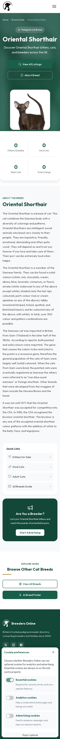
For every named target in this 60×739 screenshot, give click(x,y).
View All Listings (31, 64)
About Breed (32, 75)
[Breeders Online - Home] (8, 6)
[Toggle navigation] (54, 6)
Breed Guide (18, 19)
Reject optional (30, 735)
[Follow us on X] (6, 645)
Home (5, 19)
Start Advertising (30, 532)
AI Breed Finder (32, 595)
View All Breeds (32, 584)
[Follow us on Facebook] (21, 645)
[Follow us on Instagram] (13, 645)
